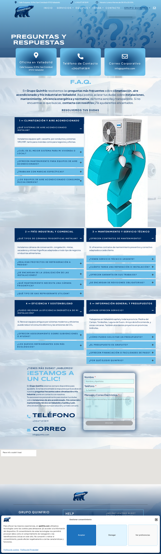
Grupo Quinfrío (136, 7)
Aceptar (81, 535)
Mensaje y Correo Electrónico (101, 395)
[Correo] (29, 430)
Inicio (48, 7)
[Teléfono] (29, 417)
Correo (49, 429)
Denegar (112, 535)
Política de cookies (11, 550)
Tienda (97, 7)
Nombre (89, 377)
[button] (156, 519)
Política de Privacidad (29, 550)
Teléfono (54, 415)
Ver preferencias (143, 535)
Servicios (64, 7)
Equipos (82, 7)
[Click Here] (154, 8)
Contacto (113, 7)
